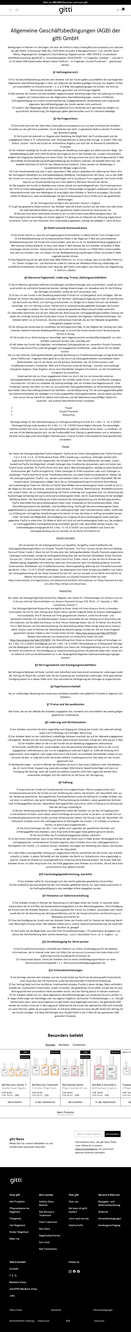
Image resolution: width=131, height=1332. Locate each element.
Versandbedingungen (109, 1218)
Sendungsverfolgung (109, 1225)
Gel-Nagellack (17, 1225)
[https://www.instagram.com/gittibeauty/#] (70, 1272)
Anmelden (112, 1134)
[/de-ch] (16, 1181)
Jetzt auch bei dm (79, 1218)
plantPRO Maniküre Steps (23, 1289)
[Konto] (118, 10)
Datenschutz (44, 1321)
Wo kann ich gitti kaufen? (78, 1210)
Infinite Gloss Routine (46, 1203)
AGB (68, 1321)
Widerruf (103, 1211)
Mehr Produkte (65, 1112)
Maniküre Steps (18, 1282)
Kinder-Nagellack (19, 1232)
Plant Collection (48, 1222)
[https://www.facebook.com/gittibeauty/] (74, 1272)
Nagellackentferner (50, 1235)
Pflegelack (15, 1218)
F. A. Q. (13, 1275)
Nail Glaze (44, 1228)
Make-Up (14, 1238)
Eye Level (44, 1242)
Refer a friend (16, 1310)
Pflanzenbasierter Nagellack (20, 1210)
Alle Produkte (17, 1201)
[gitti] (65, 10)
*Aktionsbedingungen (103, 1310)
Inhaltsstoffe (76, 1225)
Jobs (12, 1295)
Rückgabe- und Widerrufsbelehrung (109, 1203)
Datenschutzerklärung (86, 1149)
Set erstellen (75, 1102)
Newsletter (56, 1310)
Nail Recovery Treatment (46, 1213)
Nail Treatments (48, 1249)
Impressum (99, 1321)
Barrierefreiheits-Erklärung (22, 1321)
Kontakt (14, 1268)
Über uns (73, 1201)
